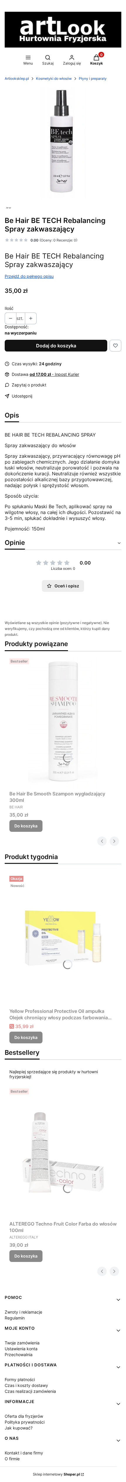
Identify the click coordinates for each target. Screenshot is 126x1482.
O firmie (12, 1458)
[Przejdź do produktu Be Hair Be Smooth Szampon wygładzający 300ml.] (63, 722)
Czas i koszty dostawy (26, 1385)
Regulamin (15, 1317)
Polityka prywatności (25, 1422)
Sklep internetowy (56, 1474)
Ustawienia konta (21, 1348)
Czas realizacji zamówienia (30, 1391)
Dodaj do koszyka (56, 346)
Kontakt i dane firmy (24, 1452)
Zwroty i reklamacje (23, 1311)
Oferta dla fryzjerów (24, 1416)
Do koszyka (26, 825)
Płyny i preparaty (93, 78)
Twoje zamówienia (22, 1342)
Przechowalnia (19, 1354)
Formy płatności (20, 1379)
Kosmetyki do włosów (54, 78)
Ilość (9, 308)
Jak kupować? (19, 1427)
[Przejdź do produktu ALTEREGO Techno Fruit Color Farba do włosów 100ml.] (63, 1152)
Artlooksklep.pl (17, 78)
